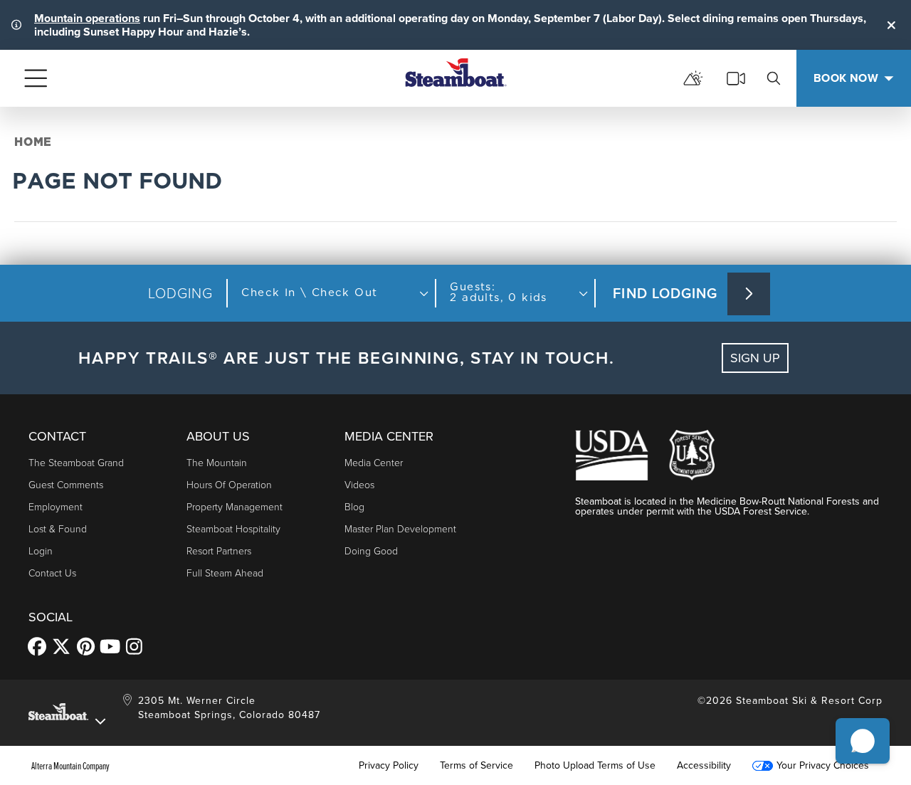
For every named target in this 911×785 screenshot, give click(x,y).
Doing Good (371, 551)
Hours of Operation (229, 485)
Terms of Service (476, 766)
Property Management (234, 507)
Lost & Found (57, 529)
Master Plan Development (400, 529)
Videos (359, 485)
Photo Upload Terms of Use (595, 766)
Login (40, 551)
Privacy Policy (388, 766)
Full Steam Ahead (224, 573)
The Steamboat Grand (76, 462)
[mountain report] (693, 78)
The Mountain (216, 462)
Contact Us (52, 573)
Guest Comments (65, 485)
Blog (354, 507)
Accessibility (704, 766)
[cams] (736, 78)
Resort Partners (218, 551)
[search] (773, 78)
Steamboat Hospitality (233, 529)
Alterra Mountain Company (70, 766)
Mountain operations (87, 18)
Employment (55, 507)
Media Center (373, 462)
